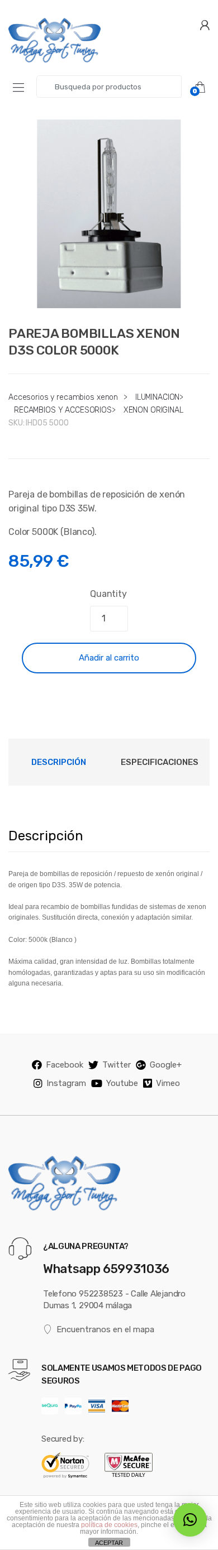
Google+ (166, 1065)
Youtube (122, 1083)
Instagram (66, 1083)
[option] (109, 213)
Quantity (108, 594)
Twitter (116, 1065)
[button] (190, 1520)
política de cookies (109, 1525)
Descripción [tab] (58, 762)
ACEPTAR (109, 1542)
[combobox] (109, 86)
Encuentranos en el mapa (105, 1329)
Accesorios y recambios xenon (63, 397)
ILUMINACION (157, 397)
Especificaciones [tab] (159, 762)
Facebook (64, 1065)
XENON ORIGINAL (153, 410)
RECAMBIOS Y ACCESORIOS (63, 410)
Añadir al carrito (109, 658)
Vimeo (168, 1083)
